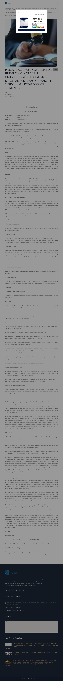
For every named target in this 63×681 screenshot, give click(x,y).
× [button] (18, 12)
